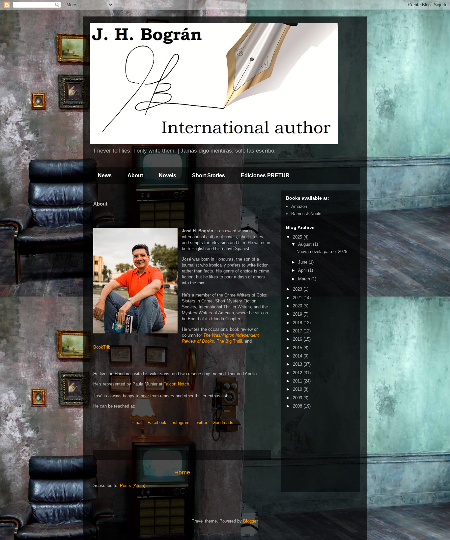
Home (182, 472)
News (105, 175)
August (305, 244)
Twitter (201, 422)
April (303, 270)
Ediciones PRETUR (265, 175)
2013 (298, 364)
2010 (298, 389)
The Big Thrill (229, 341)
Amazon (299, 206)
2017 (298, 330)
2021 (298, 297)
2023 (298, 289)
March (304, 278)
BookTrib (101, 347)
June (303, 262)
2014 (298, 356)
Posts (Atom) (132, 485)
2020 (298, 305)
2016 (298, 339)
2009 (298, 397)
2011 (298, 381)
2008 (298, 406)
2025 (298, 237)
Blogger (250, 521)
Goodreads (222, 422)
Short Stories (208, 175)
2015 (298, 347)
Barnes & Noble (306, 213)
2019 (298, 314)
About (135, 175)
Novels (167, 175)
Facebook (157, 422)
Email (136, 422)
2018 (298, 322)
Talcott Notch (176, 384)
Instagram (179, 422)
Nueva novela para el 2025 (321, 251)
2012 (298, 372)
